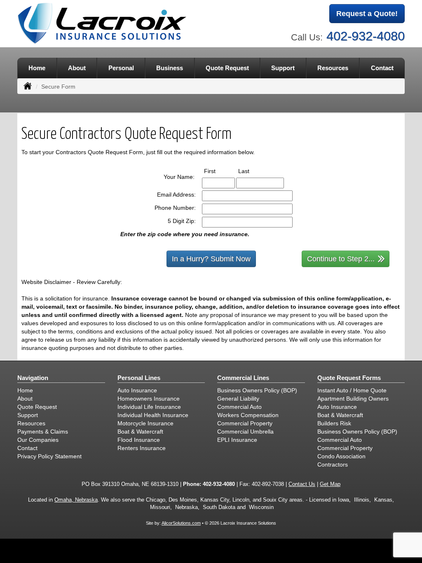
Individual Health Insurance (152, 415)
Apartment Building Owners (353, 398)
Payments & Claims (42, 431)
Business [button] (169, 67)
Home (36, 67)
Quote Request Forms (349, 377)
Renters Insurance (141, 448)
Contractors (332, 464)
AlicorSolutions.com (181, 523)
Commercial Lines (243, 377)
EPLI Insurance (237, 439)
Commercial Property (244, 423)
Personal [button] (121, 67)
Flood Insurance (138, 439)
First (217, 170)
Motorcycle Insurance (145, 423)
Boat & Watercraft (140, 431)
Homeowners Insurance (148, 398)
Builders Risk (334, 423)
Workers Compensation (248, 415)
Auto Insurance (137, 390)
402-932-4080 (365, 36)
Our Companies (38, 439)
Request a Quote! (367, 13)
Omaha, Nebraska (76, 500)
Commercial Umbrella (245, 431)
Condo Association (341, 456)
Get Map (330, 484)
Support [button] (283, 67)
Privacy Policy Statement (49, 456)
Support (27, 415)
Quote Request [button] (227, 67)
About (77, 67)
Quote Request (37, 406)
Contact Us (301, 484)
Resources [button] (332, 67)
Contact (382, 67)
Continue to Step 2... (341, 259)
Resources (31, 423)
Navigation (32, 377)
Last (251, 170)
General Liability (238, 398)
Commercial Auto (239, 406)
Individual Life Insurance (149, 406)
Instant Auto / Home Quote (352, 390)
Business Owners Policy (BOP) (257, 390)
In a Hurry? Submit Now (211, 259)
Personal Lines (138, 377)
